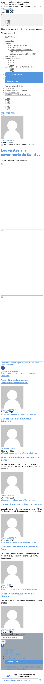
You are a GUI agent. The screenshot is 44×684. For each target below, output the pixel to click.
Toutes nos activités (18, 45)
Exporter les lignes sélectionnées (15, 2)
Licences (9, 652)
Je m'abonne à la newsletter (13, 634)
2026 (7, 25)
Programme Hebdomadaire (21, 50)
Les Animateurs (16, 52)
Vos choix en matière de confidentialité (24, 676)
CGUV (7, 656)
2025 (7, 23)
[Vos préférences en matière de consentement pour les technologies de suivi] (40, 680)
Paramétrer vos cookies (15, 658)
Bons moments (7, 365)
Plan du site (10, 650)
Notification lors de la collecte (17, 680)
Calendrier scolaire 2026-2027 (23, 54)
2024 (7, 21)
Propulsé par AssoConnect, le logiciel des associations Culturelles (22, 668)
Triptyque (14, 47)
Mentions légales (12, 654)
